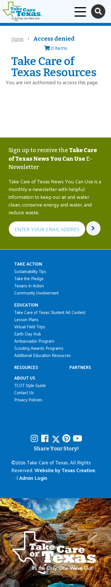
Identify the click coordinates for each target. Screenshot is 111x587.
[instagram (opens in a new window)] (35, 438)
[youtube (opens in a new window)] (77, 438)
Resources (26, 367)
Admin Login (33, 477)
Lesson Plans (26, 319)
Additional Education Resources (42, 355)
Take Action (28, 264)
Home (17, 38)
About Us (24, 378)
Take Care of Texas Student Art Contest (49, 312)
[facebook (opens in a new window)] (45, 438)
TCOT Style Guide (30, 385)
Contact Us (24, 392)
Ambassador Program (34, 341)
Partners (80, 367)
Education (26, 305)
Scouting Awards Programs (38, 348)
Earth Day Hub (27, 333)
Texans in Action (29, 285)
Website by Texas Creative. (65, 470)
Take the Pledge (29, 278)
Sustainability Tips (30, 271)
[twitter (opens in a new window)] (56, 438)
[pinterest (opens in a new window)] (66, 438)
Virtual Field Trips (29, 326)
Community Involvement (36, 292)
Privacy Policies (28, 399)
